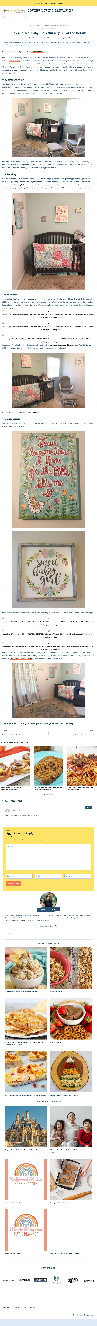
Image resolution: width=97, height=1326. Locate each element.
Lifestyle (44, 29)
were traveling (14, 61)
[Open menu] (93, 10)
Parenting (52, 29)
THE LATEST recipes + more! (51, 3)
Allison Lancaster (34, 38)
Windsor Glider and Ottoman (62, 736)
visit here (86, 188)
